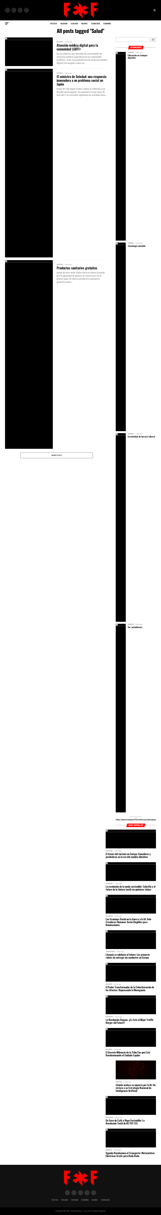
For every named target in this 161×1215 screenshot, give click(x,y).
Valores (84, 23)
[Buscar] (153, 39)
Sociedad (63, 23)
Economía (107, 23)
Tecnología (95, 23)
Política (53, 23)
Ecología (74, 23)
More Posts (56, 455)
